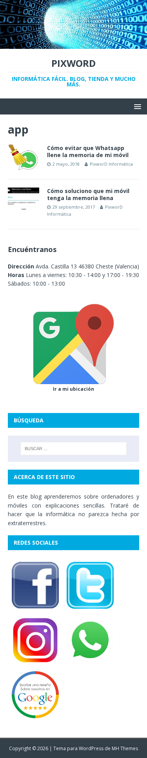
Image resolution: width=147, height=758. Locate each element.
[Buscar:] (74, 448)
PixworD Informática (111, 164)
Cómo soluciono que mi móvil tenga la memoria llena (88, 194)
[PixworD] (73, 44)
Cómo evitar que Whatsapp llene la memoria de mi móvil (88, 151)
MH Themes (125, 748)
